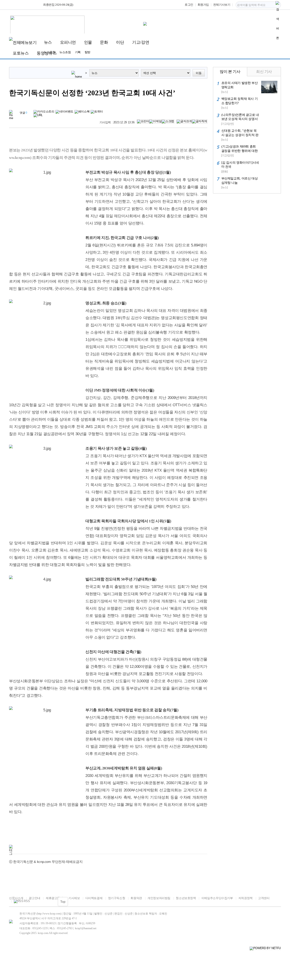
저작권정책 (245, 898)
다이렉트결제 (93, 898)
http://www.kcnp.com (48, 913)
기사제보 (74, 898)
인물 (88, 42)
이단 (120, 42)
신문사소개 (16, 898)
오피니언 (68, 42)
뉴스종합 (49, 52)
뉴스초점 (65, 52)
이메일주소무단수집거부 (217, 898)
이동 (199, 73)
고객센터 (263, 898)
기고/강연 (140, 42)
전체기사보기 (221, 4)
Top (62, 901)
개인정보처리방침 (158, 898)
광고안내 (34, 898)
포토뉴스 (21, 53)
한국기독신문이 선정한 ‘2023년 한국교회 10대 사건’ (92, 93)
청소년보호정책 (186, 898)
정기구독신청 (116, 898)
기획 (78, 52)
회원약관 (136, 898)
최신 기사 (264, 71)
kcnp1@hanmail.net (85, 928)
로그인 (189, 4)
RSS (27, 901)
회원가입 (203, 4)
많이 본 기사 (230, 71)
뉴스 (48, 42)
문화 (104, 42)
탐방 (87, 52)
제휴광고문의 (54, 898)
